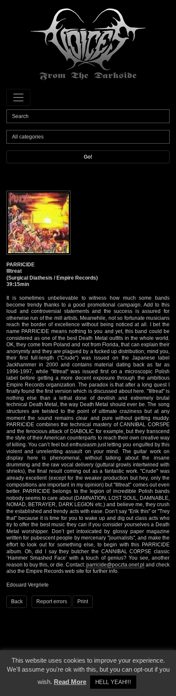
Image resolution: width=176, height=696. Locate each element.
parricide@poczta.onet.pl (115, 565)
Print (82, 602)
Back (17, 602)
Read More (70, 681)
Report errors (51, 602)
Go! (88, 157)
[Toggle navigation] (18, 97)
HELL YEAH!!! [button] (113, 682)
